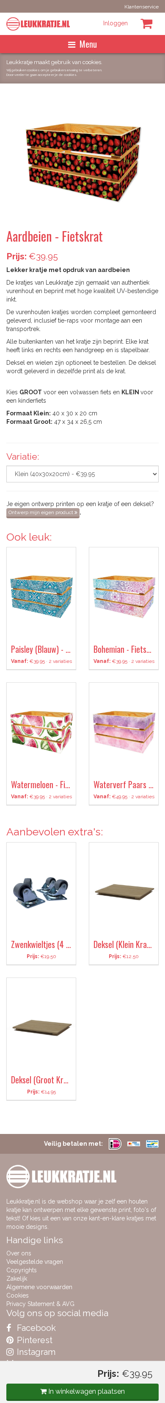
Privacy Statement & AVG (40, 1304)
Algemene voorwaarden (39, 1287)
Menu (88, 44)
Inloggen (115, 23)
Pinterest (33, 1340)
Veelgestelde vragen (34, 1261)
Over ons (18, 1253)
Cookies (17, 1295)
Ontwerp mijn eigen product (41, 512)
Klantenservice (141, 7)
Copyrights (21, 1270)
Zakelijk (16, 1278)
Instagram (35, 1352)
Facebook (35, 1328)
